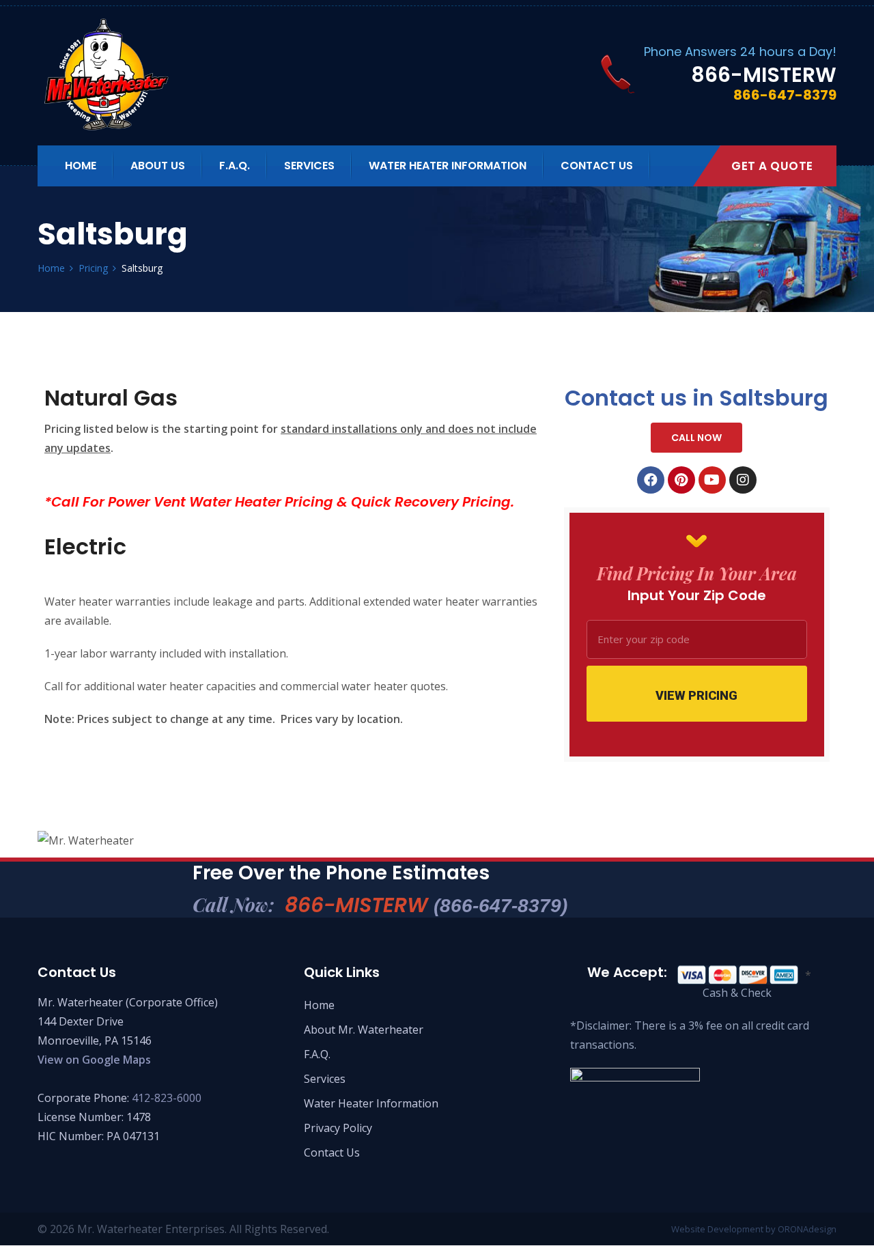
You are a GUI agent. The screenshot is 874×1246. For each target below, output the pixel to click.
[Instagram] (743, 480)
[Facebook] (650, 480)
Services (309, 165)
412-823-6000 (166, 1097)
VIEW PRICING (696, 695)
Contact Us (597, 165)
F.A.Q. (234, 165)
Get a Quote (772, 166)
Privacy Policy (338, 1127)
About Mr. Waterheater (363, 1029)
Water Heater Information (447, 165)
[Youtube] (712, 480)
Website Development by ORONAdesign (753, 1229)
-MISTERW (763, 74)
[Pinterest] (681, 480)
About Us (157, 165)
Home (80, 165)
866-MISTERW (426, 905)
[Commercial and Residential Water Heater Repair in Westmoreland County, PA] (152, 74)
